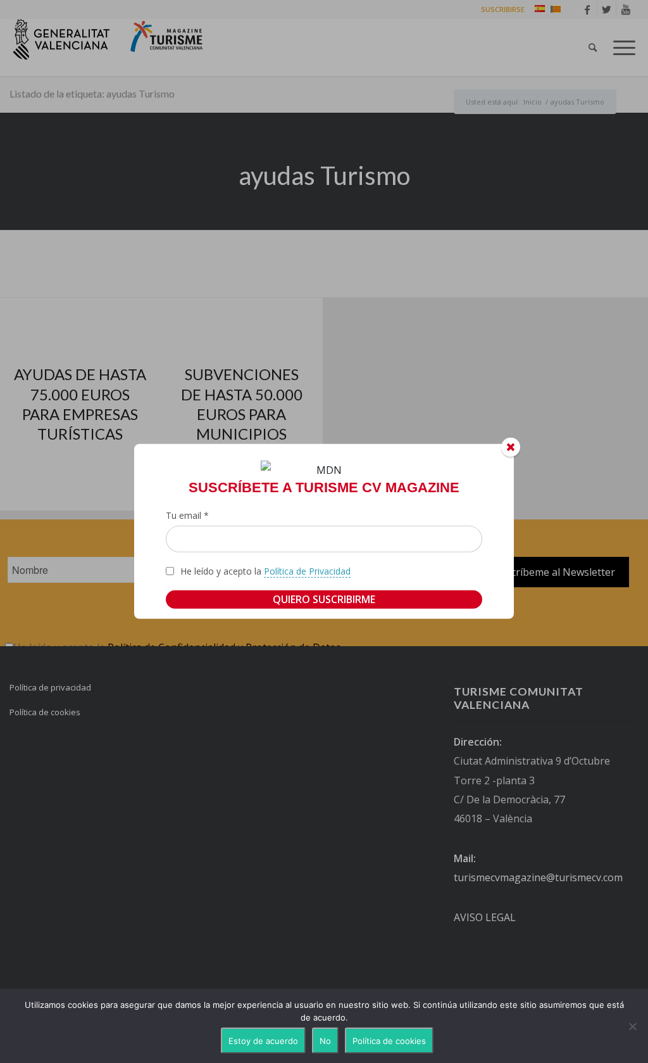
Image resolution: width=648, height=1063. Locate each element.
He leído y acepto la (265, 571)
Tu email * (187, 515)
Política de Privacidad (307, 571)
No (325, 1041)
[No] (632, 1026)
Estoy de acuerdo (263, 1041)
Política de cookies (389, 1041)
